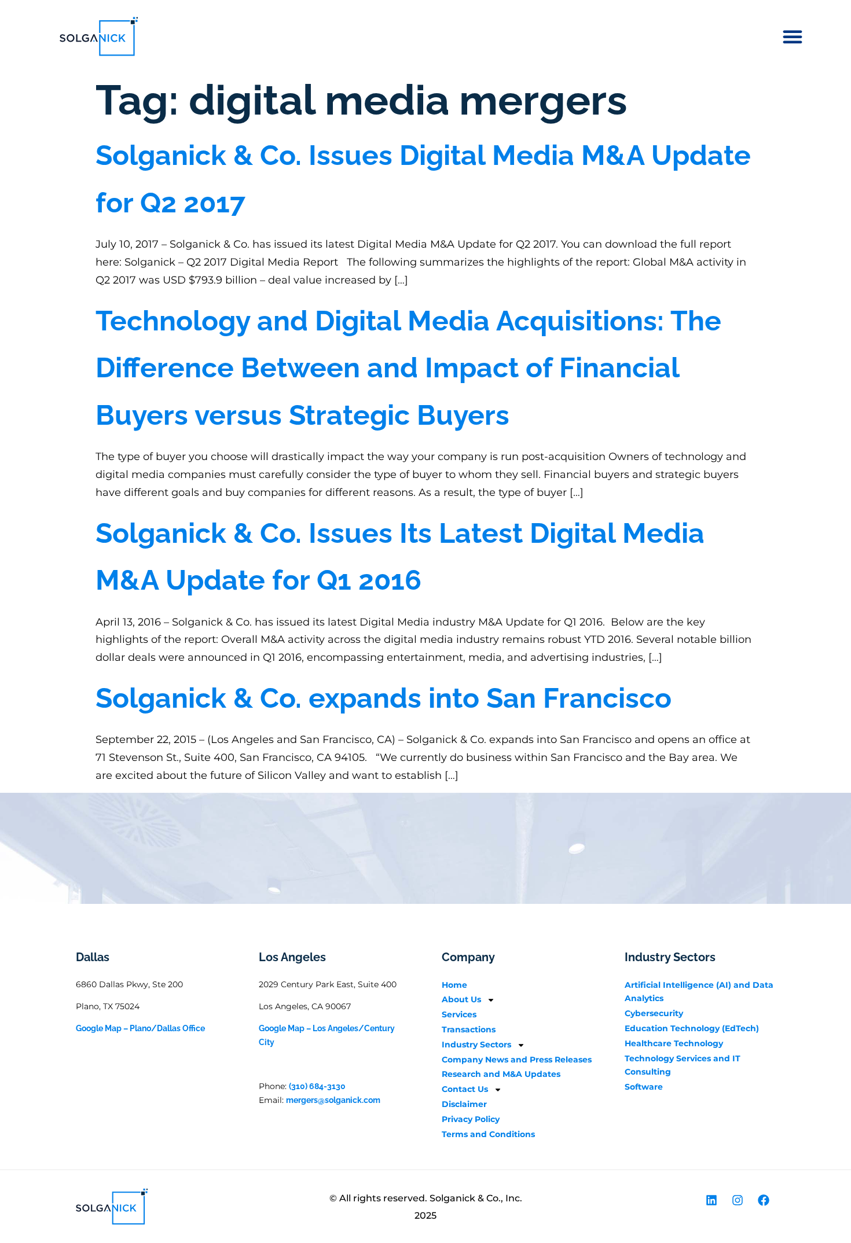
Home (454, 985)
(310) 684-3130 (317, 1086)
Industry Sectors (476, 1044)
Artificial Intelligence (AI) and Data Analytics (699, 992)
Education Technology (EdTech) (692, 1028)
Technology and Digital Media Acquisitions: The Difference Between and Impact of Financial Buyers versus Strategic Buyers (408, 367)
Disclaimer (464, 1104)
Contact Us (465, 1089)
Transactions (469, 1029)
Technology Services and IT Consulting (682, 1065)
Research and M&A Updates (501, 1074)
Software (644, 1087)
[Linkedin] (711, 1200)
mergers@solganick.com (333, 1100)
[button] (792, 36)
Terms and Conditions (488, 1134)
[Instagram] (737, 1200)
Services (459, 1014)
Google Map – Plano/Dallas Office (140, 1028)
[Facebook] (763, 1200)
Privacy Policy (471, 1119)
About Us (461, 999)
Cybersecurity (654, 1013)
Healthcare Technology (674, 1043)
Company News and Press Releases (517, 1059)
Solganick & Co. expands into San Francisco (384, 698)
